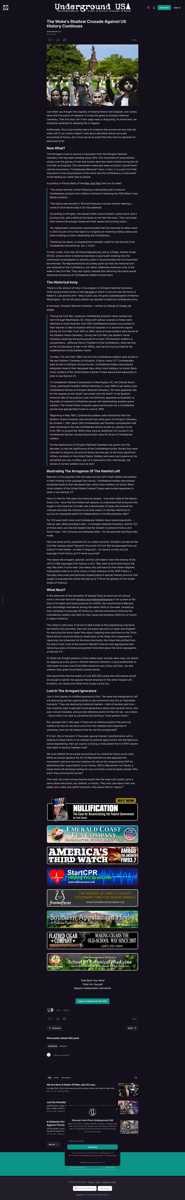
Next (130, 1028)
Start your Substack (86, 1188)
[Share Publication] (154, 7)
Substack (80, 1194)
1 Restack (65, 1010)
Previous (56, 1028)
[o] (128, 1107)
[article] (92, 1090)
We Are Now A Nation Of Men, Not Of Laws (71, 1084)
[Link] (43, 148)
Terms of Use (104, 1153)
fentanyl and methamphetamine (94, 599)
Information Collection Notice (92, 1155)
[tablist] (57, 1046)
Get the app (105, 1188)
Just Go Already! (56, 1102)
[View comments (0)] (58, 39)
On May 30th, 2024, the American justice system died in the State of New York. (81, 1088)
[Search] (148, 7)
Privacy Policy (111, 1155)
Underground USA (54, 31)
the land (89, 291)
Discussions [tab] (66, 1077)
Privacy (91, 1182)
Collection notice (109, 1182)
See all (52, 1144)
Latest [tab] (56, 1077)
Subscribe (164, 7)
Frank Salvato (63, 1091)
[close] (117, 1109)
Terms (98, 1182)
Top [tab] (49, 1077)
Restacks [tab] (63, 1046)
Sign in (177, 7)
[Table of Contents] (3, 600)
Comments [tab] (52, 1046)
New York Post (92, 183)
